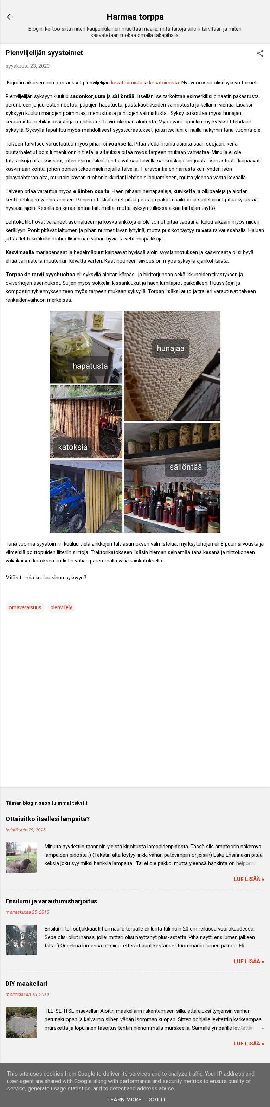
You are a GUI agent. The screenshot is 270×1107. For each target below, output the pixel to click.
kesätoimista (164, 82)
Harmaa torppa (135, 17)
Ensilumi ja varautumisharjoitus (51, 901)
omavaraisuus (25, 607)
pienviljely (61, 607)
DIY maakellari (26, 983)
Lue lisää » (249, 879)
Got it (157, 1099)
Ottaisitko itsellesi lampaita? (48, 819)
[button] (260, 54)
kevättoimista (126, 82)
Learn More (124, 1099)
